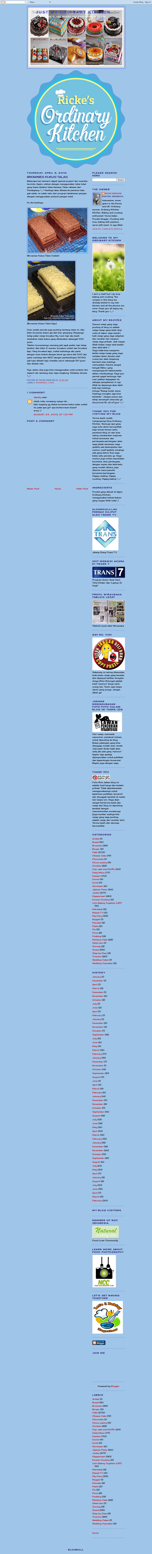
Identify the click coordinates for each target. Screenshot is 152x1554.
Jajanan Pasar (99, 889)
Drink (95, 882)
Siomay (96, 946)
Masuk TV (97, 912)
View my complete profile (107, 229)
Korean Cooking (101, 899)
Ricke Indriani (113, 193)
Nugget (96, 919)
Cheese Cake (99, 855)
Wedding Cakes (100, 960)
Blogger (115, 1386)
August (96, 1077)
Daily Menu (98, 872)
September (98, 1034)
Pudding (96, 936)
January (96, 977)
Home (58, 488)
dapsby (37, 397)
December (97, 980)
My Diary (97, 916)
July (94, 1004)
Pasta (95, 926)
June (95, 1007)
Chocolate (97, 859)
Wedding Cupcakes (102, 963)
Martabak (97, 909)
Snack (95, 950)
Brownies (41, 383)
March (95, 988)
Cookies (96, 866)
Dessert (96, 876)
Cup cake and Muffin (103, 869)
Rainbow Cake (99, 939)
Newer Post (33, 488)
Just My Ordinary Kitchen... (76, 12)
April (94, 984)
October (96, 1000)
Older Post (82, 488)
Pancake (96, 923)
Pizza (95, 933)
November (97, 996)
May (94, 1046)
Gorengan (97, 886)
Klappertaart (98, 896)
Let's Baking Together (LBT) (107, 903)
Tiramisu (96, 956)
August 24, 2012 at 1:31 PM (53, 414)
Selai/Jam (97, 943)
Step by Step (99, 953)
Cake (51, 383)
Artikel (95, 839)
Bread (95, 842)
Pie (94, 929)
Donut (95, 879)
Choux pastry (99, 862)
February (97, 1015)
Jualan (95, 893)
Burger (95, 849)
